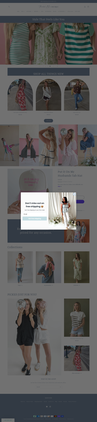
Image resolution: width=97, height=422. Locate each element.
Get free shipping (34, 219)
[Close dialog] (74, 194)
